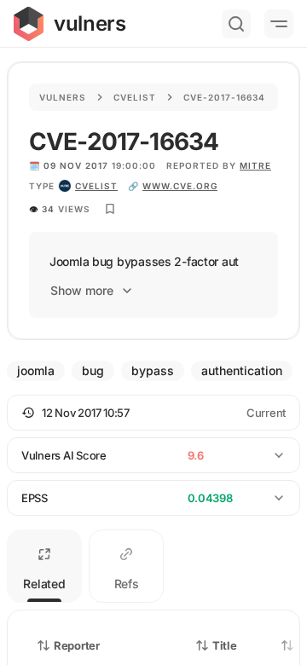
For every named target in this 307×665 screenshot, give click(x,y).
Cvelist (134, 97)
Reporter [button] (77, 645)
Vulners (62, 97)
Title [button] (224, 645)
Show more (81, 290)
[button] (153, 413)
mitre (255, 165)
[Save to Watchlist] (110, 209)
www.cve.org (179, 186)
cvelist (96, 186)
